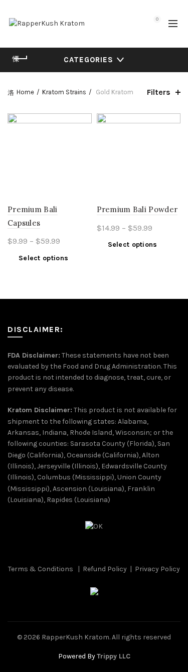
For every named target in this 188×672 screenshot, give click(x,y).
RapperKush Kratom (75, 637)
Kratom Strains (64, 92)
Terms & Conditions (40, 569)
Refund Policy (105, 569)
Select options (43, 258)
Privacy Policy (157, 569)
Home (25, 92)
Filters (158, 92)
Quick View (83, 139)
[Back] (20, 59)
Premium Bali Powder (137, 209)
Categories (88, 59)
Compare (83, 122)
